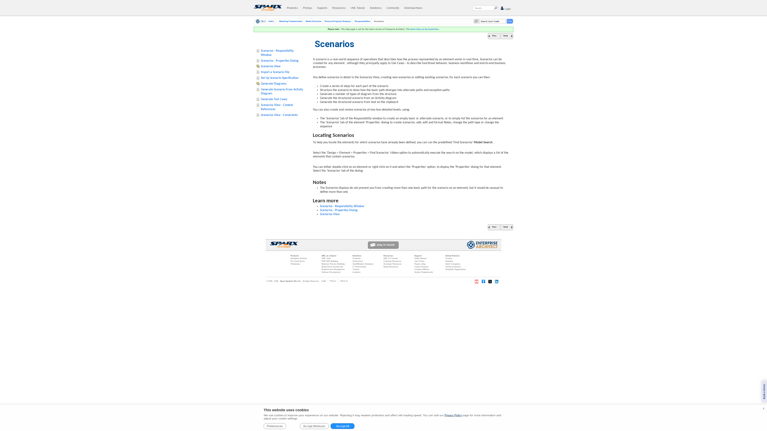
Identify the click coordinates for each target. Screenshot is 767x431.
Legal (323, 281)
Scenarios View (330, 214)
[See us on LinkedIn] (497, 282)
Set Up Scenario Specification (279, 78)
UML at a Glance (329, 256)
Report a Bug (419, 264)
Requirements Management (333, 269)
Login (507, 9)
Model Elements (313, 21)
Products (292, 8)
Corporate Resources (392, 261)
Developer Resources (392, 264)
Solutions (375, 8)
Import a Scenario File (275, 72)
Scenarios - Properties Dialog (339, 210)
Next (505, 36)
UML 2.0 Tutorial (390, 258)
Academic (357, 272)
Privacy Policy (453, 415)
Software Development (331, 272)
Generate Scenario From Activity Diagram (282, 91)
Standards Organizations (455, 269)
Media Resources (391, 267)
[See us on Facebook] (483, 282)
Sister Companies (452, 264)
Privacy (333, 281)
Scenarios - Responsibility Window (342, 206)
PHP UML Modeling (330, 261)
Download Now (413, 8)
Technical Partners (453, 267)
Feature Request (421, 267)
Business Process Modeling (333, 264)
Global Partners (452, 256)
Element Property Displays (338, 21)
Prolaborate (295, 264)
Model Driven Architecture (332, 267)
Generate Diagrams (273, 83)
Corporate (357, 258)
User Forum (419, 261)
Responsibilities (363, 21)
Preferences (275, 426)
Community (393, 8)
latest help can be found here (424, 29)
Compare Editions (421, 269)
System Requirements (423, 272)
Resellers (449, 261)
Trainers (356, 269)
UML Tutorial (358, 8)
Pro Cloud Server (298, 261)
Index (271, 21)
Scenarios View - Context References (277, 107)
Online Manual (420, 258)
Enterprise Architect (299, 258)
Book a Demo (764, 391)
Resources (338, 8)
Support (321, 8)
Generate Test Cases (274, 99)
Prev (494, 36)
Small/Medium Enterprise (363, 264)
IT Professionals (359, 267)
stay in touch (386, 244)
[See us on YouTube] (477, 282)
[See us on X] (490, 282)
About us (344, 281)
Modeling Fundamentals (290, 21)
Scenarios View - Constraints (279, 115)
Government (358, 261)
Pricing (307, 8)
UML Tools (326, 258)
